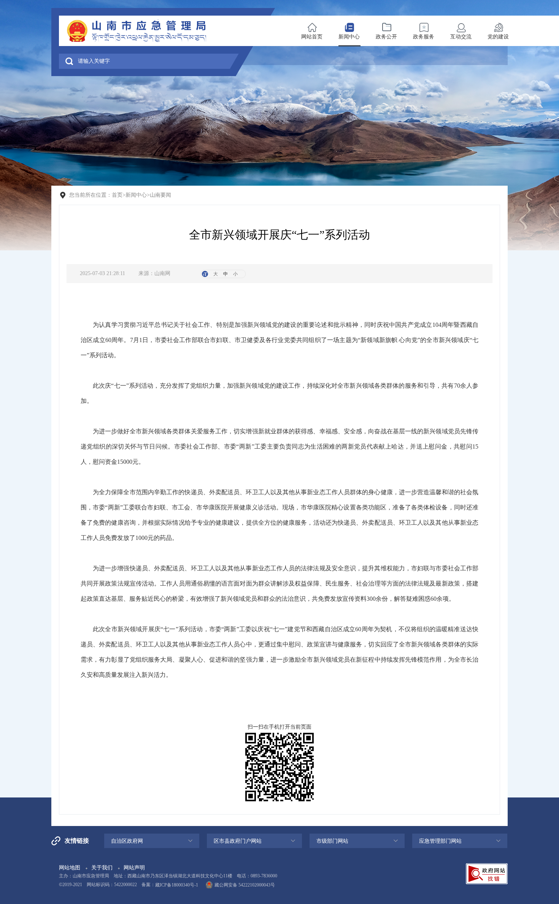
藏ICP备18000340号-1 (176, 885)
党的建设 (498, 37)
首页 (117, 195)
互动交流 (461, 37)
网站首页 (311, 37)
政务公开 (386, 37)
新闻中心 (349, 37)
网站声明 (134, 868)
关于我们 (102, 868)
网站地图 (69, 868)
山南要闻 (160, 195)
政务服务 (423, 37)
